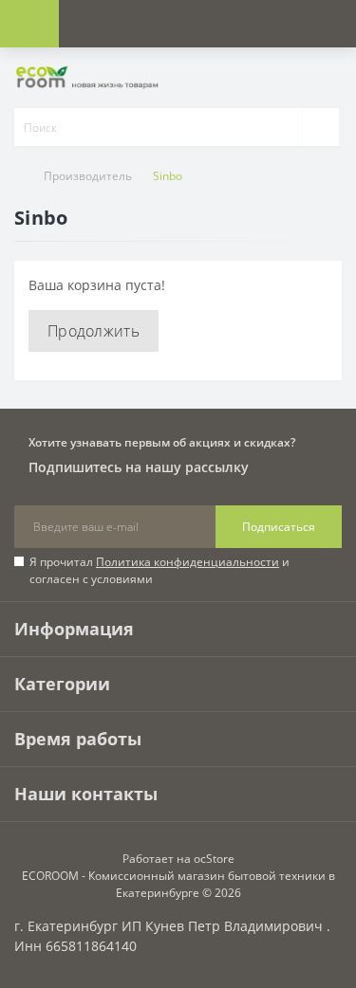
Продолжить (93, 330)
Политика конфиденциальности (187, 562)
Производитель (88, 176)
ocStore (214, 859)
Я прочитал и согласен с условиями (159, 570)
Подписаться (278, 527)
